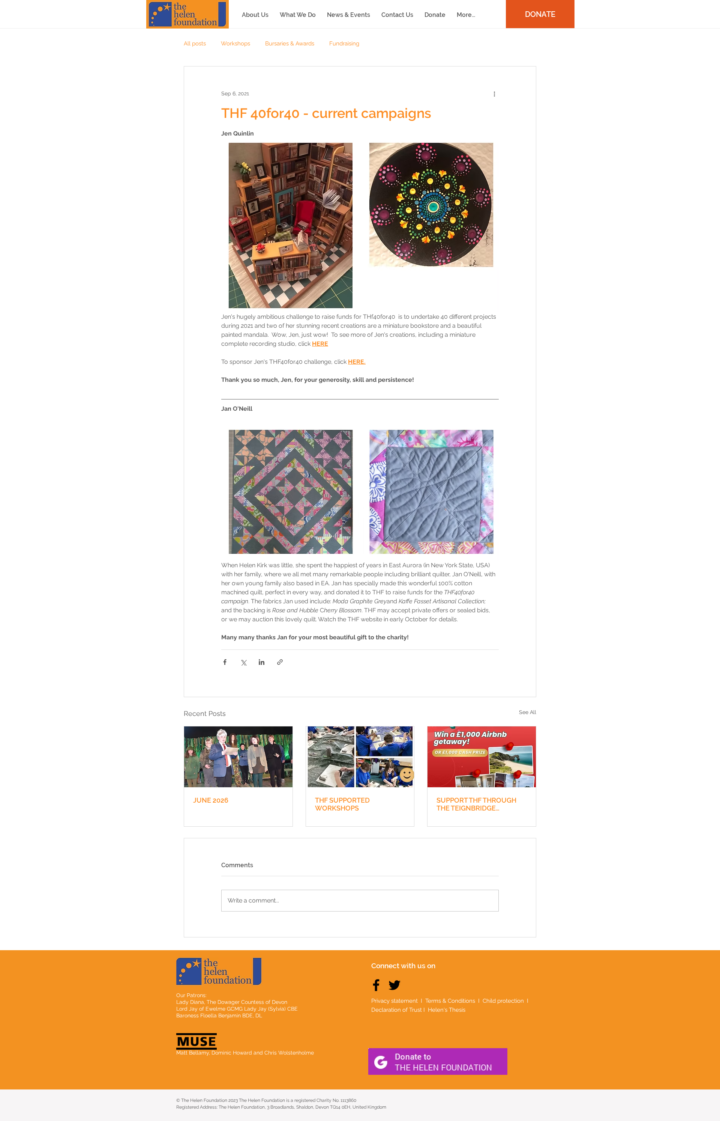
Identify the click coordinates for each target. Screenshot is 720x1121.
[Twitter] (394, 985)
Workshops (235, 43)
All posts (195, 43)
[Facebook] (376, 985)
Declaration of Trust (396, 1009)
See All (527, 712)
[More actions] (494, 93)
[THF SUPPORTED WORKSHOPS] (360, 756)
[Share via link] (280, 662)
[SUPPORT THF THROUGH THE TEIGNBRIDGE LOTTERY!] (482, 756)
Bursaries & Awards (289, 43)
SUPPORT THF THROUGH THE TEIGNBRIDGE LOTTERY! (476, 804)
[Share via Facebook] (224, 662)
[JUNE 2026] (238, 756)
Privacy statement (394, 1000)
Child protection (504, 1000)
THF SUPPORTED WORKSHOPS (342, 804)
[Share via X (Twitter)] (243, 662)
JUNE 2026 (210, 800)
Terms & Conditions (450, 1000)
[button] (466, 14)
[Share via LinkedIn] (261, 662)
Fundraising (344, 43)
